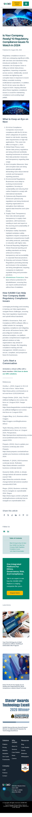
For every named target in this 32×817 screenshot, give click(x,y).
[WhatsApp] (19, 517)
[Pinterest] (23, 517)
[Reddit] (12, 517)
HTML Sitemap (16, 807)
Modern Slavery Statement (21, 806)
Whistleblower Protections (15, 277)
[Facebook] (4, 517)
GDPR (11, 806)
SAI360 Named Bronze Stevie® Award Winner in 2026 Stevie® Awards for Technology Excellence (15, 729)
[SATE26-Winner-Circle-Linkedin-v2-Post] (16, 697)
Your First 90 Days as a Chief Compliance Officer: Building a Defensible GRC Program (13, 643)
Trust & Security (9, 805)
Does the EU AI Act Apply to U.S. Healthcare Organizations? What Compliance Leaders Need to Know (14, 686)
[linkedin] (8, 531)
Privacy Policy (18, 805)
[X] (8, 517)
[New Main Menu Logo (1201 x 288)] (7, 4)
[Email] (27, 517)
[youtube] (4, 531)
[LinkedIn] (15, 517)
